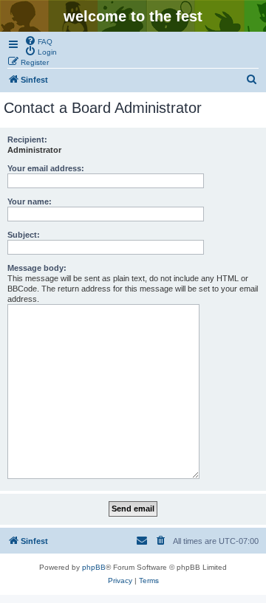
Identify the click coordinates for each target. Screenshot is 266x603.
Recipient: (27, 139)
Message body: (36, 267)
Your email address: (45, 168)
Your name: (29, 201)
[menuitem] (38, 40)
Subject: (23, 234)
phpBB (94, 567)
